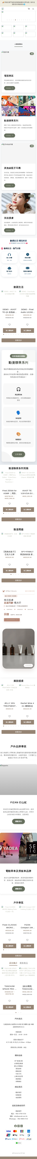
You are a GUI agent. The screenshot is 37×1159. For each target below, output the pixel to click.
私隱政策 (18, 1095)
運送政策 (18, 1068)
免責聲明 (18, 1097)
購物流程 (18, 1071)
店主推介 (13, 963)
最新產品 (24, 963)
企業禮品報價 (18, 1063)
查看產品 (8, 88)
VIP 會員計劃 (18, 1061)
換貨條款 (18, 1079)
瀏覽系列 (18, 821)
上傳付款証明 (18, 1076)
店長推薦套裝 (28, 665)
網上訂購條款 (18, 1066)
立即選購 (18, 454)
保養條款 (18, 1081)
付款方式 (18, 1074)
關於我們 (18, 1092)
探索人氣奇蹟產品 (11, 619)
